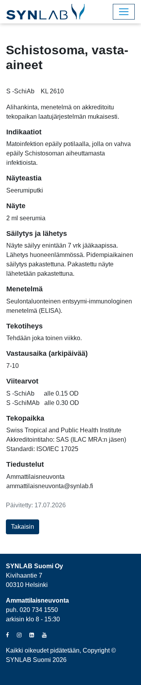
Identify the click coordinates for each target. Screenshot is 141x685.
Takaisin (22, 526)
